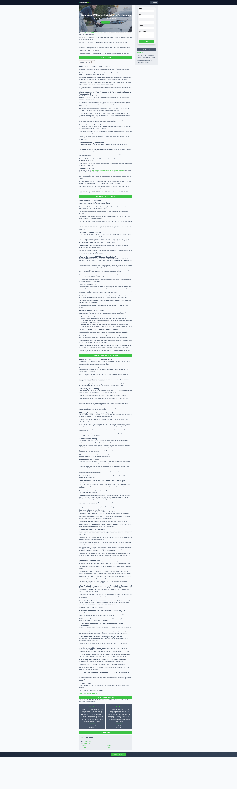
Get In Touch (146, 49)
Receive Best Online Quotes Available (105, 196)
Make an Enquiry (118, 754)
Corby (108, 747)
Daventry (84, 745)
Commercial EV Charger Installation (93, 32)
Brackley (109, 745)
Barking (98, 693)
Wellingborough (92, 693)
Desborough (110, 743)
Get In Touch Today (106, 57)
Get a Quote (106, 22)
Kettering (109, 741)
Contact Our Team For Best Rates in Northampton (105, 355)
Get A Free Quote (105, 732)
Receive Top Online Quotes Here (105, 697)
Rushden (84, 748)
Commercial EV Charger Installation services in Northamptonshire (108, 170)
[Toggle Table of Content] (92, 62)
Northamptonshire (83, 693)
